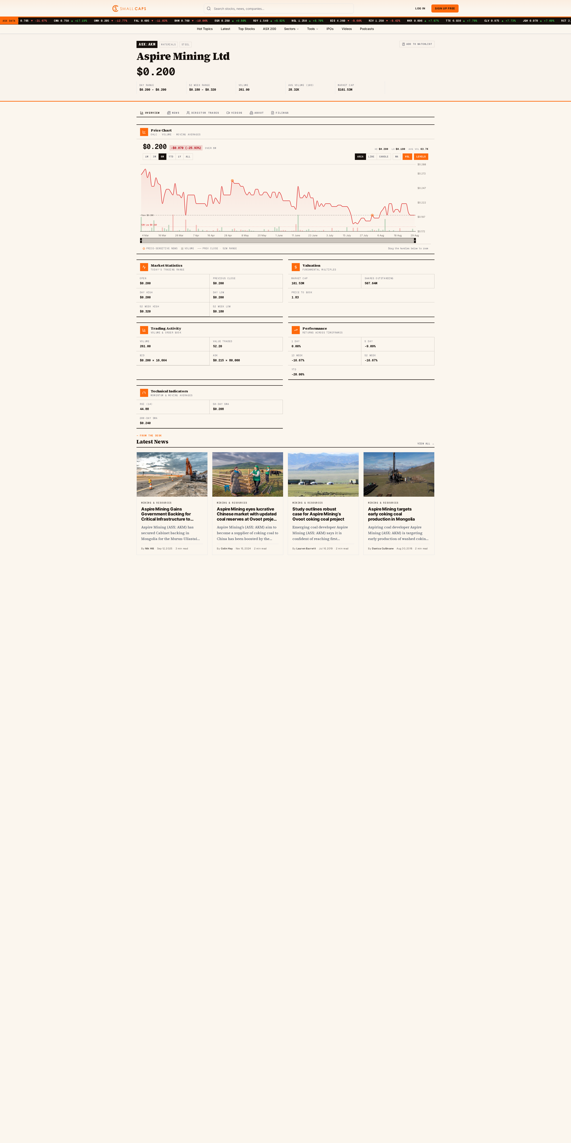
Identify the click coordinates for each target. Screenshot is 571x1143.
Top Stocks (246, 29)
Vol (407, 156)
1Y (179, 156)
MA (396, 156)
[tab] (150, 113)
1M (146, 156)
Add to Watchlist (419, 44)
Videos (347, 29)
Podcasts (367, 29)
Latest (225, 29)
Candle (384, 156)
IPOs (330, 29)
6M (162, 156)
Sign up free (445, 8)
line (371, 156)
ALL (188, 156)
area (360, 156)
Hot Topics (205, 29)
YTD (171, 156)
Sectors (290, 29)
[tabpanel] (285, 339)
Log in (420, 8)
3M (154, 156)
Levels (421, 156)
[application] (285, 203)
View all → (426, 443)
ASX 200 (269, 29)
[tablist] (285, 113)
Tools (311, 29)
